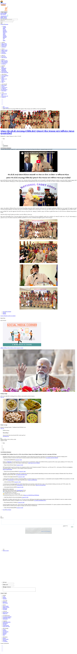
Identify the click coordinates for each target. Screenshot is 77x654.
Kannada (4, 30)
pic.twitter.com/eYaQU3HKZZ (52, 457)
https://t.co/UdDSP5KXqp (29, 495)
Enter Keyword (3, 19)
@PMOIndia (9, 461)
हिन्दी (4, 28)
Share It (1, 517)
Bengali (4, 29)
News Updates (5, 107)
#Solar (29, 462)
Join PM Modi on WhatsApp (6, 148)
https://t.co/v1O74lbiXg (35, 462)
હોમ (3, 106)
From (1, 20)
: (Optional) (7, 586)
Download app (3, 3)
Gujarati (4, 27)
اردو (3, 39)
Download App (6, 436)
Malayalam (5, 31)
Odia (4, 38)
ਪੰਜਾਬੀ (4, 40)
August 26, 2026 (18, 459)
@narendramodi (10, 479)
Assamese (5, 36)
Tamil (4, 33)
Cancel (2, 593)
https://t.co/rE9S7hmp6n (7, 469)
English (4, 26)
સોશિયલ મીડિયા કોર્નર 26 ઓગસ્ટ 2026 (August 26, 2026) (11, 347)
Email (4, 582)
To (1, 21)
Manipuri (4, 37)
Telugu (4, 32)
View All (2, 397)
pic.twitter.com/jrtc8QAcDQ (21, 474)
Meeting (4, 313)
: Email (5, 584)
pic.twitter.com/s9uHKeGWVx (40, 500)
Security (4, 312)
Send (5, 593)
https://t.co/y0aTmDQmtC (41, 485)
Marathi (4, 35)
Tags (4, 311)
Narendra (3, 13)
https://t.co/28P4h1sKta (32, 479)
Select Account (6, 550)
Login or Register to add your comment (7, 315)
